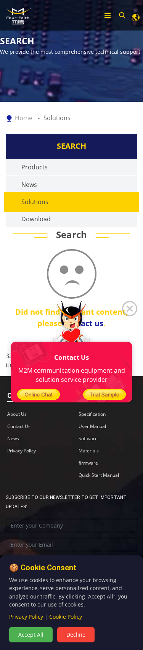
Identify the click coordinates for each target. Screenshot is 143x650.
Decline (75, 634)
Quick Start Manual (99, 475)
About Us (17, 414)
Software (88, 438)
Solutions (57, 118)
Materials (89, 451)
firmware (88, 463)
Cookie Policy (65, 616)
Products (34, 167)
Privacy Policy (21, 451)
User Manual (92, 426)
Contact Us (19, 426)
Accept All (30, 634)
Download (36, 219)
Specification (92, 414)
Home (23, 118)
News (29, 184)
